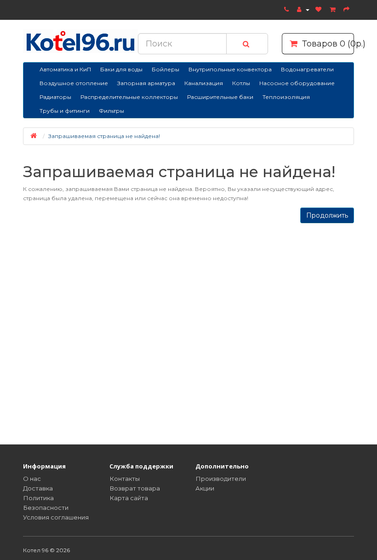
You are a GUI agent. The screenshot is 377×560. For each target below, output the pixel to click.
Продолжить (327, 215)
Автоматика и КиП (65, 69)
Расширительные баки (220, 96)
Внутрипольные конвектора (230, 69)
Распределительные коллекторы (129, 96)
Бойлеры (165, 69)
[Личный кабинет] (303, 9)
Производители (220, 478)
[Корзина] (333, 9)
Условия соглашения (56, 517)
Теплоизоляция (286, 96)
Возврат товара (134, 488)
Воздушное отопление (74, 83)
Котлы (241, 83)
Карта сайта (128, 498)
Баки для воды (121, 69)
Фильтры (111, 110)
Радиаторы (55, 96)
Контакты (124, 478)
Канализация (203, 83)
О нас (32, 478)
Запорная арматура (146, 83)
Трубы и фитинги (65, 110)
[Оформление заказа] (347, 9)
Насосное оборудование (297, 83)
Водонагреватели (307, 69)
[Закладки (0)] (319, 9)
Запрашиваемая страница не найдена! (104, 136)
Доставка (38, 488)
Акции (204, 488)
